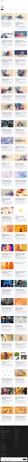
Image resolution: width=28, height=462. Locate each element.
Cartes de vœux (17, 438)
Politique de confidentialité (4, 454)
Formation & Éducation (3, 447)
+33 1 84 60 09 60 (3, 435)
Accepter (25, 459)
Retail (1, 442)
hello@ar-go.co (2, 434)
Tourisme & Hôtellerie (3, 446)
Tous (2, 9)
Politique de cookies (3, 455)
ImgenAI (16, 433)
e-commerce (23, 9)
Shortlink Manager (17, 437)
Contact (16, 446)
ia (20, 9)
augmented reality (17, 9)
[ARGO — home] (2, 1)
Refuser (21, 459)
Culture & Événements (3, 450)
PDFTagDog (16, 434)
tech (4, 9)
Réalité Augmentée (17, 429)
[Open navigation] (26, 1)
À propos (16, 442)
